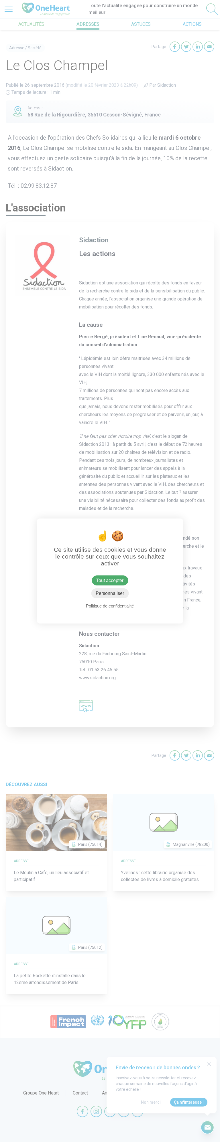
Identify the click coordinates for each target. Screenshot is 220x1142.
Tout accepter (109, 580)
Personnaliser (110, 593)
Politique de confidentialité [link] (110, 605)
